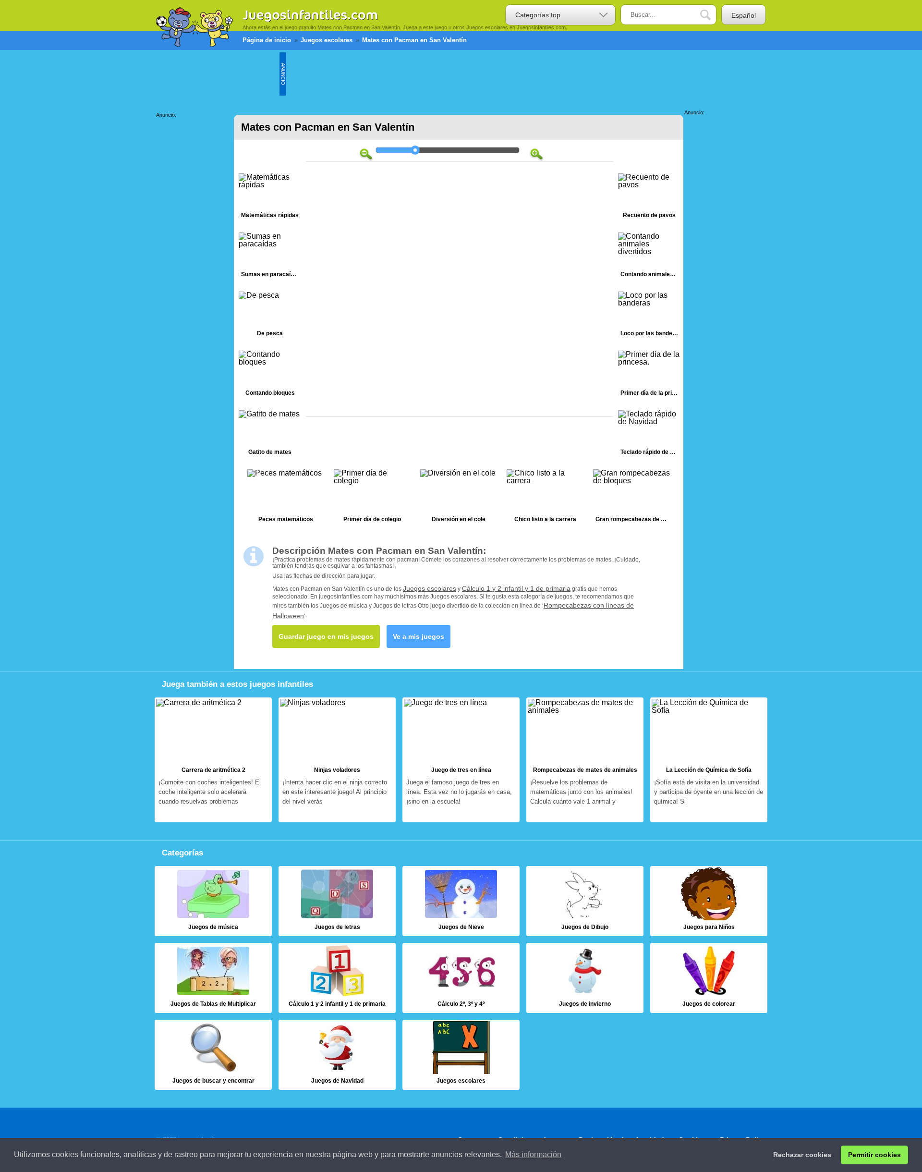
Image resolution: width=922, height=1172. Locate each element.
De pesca (270, 316)
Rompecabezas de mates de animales (584, 759)
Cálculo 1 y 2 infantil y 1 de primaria (516, 588)
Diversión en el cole (458, 498)
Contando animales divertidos (649, 257)
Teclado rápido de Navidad (649, 435)
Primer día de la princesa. (649, 375)
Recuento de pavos (649, 198)
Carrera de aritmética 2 (213, 759)
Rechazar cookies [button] (802, 1155)
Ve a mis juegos (418, 636)
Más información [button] (533, 1154)
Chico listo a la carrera (545, 498)
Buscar (712, 15)
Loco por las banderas (649, 316)
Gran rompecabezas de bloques (631, 498)
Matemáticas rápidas (270, 198)
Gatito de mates (270, 435)
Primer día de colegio (372, 498)
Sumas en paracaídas (270, 257)
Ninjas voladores (337, 759)
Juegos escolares (429, 588)
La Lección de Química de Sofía (708, 759)
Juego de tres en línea (461, 759)
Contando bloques (270, 375)
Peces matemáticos (286, 498)
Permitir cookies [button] (874, 1155)
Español (743, 15)
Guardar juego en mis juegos (326, 636)
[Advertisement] (461, 74)
